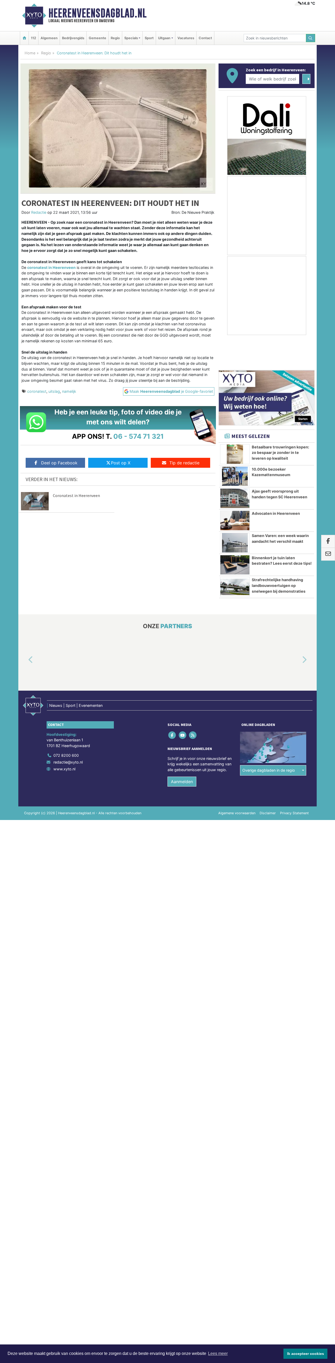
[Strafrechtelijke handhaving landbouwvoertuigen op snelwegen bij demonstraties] (235, 587)
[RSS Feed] (193, 735)
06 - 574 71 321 (138, 436)
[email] (328, 554)
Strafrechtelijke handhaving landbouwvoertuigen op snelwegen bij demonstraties (278, 585)
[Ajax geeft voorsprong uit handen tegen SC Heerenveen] (235, 498)
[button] (24, 660)
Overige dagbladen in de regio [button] (268, 770)
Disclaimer (268, 813)
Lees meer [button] (218, 1353)
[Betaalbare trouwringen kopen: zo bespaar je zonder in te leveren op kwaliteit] (235, 454)
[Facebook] (173, 735)
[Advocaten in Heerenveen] (235, 520)
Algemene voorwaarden (236, 813)
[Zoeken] (310, 38)
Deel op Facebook (59, 462)
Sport (149, 38)
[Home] (24, 38)
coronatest (36, 391)
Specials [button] (131, 38)
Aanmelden (182, 781)
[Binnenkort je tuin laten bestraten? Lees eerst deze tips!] (235, 565)
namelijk (69, 391)
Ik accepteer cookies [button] (305, 1354)
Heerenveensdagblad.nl (97, 13)
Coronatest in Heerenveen (76, 495)
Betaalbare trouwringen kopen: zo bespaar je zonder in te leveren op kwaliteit (280, 452)
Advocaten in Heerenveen (276, 513)
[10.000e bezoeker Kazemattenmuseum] (235, 476)
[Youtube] (183, 735)
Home (30, 53)
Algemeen (49, 38)
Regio (115, 38)
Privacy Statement (294, 813)
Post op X (120, 462)
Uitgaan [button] (164, 38)
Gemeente (97, 38)
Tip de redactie (184, 462)
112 (33, 38)
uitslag (54, 391)
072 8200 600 (66, 755)
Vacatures (185, 38)
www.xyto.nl (64, 769)
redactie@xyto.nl (68, 762)
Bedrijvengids (73, 38)
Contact (205, 38)
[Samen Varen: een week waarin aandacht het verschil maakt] (235, 543)
